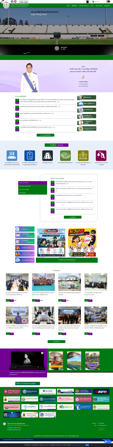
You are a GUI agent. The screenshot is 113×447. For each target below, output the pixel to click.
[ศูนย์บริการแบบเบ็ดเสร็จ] (86, 116)
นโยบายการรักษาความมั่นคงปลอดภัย (56, 436)
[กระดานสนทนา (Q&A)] (24, 260)
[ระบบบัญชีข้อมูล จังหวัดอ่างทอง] (86, 129)
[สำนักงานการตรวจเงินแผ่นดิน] (47, 399)
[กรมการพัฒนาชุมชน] (101, 399)
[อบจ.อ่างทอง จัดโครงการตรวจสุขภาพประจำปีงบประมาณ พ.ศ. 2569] (95, 282)
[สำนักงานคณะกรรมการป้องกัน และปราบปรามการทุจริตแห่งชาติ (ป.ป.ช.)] (12, 399)
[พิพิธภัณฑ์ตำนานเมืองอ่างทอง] (56, 361)
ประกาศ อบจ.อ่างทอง (23, 183)
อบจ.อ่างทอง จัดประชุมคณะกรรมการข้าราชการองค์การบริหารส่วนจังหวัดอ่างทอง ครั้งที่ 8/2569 (17, 294)
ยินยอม (87, 445)
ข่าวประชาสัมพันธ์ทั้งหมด (45, 135)
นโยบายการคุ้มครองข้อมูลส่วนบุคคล (72, 436)
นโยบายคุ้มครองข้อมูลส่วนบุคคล (78, 445)
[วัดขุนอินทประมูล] (56, 31)
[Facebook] (12, 1)
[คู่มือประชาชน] (86, 98)
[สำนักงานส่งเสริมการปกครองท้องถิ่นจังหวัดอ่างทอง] (12, 407)
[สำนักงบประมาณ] (29, 392)
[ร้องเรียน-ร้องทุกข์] (24, 248)
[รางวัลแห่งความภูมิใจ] (86, 123)
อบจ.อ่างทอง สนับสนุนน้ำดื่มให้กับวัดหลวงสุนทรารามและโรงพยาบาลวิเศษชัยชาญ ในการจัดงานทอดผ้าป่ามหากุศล (43, 327)
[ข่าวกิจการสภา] (86, 110)
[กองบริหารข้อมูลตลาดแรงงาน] (12, 392)
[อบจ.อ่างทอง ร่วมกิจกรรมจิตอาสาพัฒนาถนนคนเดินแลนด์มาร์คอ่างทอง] (69, 282)
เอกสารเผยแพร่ (22, 193)
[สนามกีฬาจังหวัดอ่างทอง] (74, 361)
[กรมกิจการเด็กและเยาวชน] (83, 399)
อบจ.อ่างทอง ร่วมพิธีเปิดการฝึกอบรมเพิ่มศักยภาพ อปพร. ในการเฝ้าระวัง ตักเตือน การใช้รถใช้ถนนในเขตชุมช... (95, 327)
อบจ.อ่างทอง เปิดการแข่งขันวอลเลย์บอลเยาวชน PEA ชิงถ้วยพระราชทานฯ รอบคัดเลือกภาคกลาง (43, 294)
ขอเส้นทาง (102, 429)
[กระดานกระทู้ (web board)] (24, 235)
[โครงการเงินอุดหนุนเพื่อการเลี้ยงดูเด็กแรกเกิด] (65, 399)
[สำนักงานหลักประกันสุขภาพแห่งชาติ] (47, 392)
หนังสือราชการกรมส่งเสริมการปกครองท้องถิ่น (25, 383)
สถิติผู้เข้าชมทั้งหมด (106, 440)
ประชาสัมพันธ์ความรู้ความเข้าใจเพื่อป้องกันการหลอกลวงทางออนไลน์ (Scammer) (36, 127)
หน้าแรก (68, 6)
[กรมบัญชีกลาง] (29, 407)
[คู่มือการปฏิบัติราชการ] (86, 104)
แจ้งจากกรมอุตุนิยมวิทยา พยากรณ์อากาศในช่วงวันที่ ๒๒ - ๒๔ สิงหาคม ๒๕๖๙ (35, 113)
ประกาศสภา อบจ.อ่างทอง (24, 186)
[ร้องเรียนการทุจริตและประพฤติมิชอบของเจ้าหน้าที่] (24, 254)
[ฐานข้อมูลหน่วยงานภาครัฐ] (101, 392)
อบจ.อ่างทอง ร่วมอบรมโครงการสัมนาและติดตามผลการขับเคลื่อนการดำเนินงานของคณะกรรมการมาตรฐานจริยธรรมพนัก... (69, 328)
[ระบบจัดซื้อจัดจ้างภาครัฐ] (47, 407)
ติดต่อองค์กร (107, 6)
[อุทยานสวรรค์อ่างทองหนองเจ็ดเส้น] (92, 361)
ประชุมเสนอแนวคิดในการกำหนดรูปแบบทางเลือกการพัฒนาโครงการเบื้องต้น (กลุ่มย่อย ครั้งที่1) (39, 107)
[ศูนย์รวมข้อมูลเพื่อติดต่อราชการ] (65, 407)
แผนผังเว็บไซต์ (37, 436)
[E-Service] (24, 229)
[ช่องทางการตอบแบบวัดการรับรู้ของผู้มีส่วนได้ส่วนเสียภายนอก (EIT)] (12, 415)
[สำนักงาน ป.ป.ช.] (29, 415)
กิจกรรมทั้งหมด (56, 342)
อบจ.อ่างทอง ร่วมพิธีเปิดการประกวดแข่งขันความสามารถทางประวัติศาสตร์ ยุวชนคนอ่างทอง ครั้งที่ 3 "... (17, 327)
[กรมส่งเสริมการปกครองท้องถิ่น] (29, 399)
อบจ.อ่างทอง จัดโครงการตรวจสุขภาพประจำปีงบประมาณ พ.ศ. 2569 (93, 294)
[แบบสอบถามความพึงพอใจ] (24, 241)
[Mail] (15, 1)
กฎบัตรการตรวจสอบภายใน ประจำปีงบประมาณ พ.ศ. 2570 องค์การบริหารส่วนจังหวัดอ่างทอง (73, 189)
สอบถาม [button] (109, 441)
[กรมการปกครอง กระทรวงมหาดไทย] (83, 392)
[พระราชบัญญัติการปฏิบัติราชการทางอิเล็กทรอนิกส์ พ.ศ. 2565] (83, 407)
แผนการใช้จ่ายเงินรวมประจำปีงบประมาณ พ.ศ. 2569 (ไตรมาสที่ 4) (68, 196)
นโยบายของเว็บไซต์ (44, 436)
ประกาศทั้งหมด (73, 217)
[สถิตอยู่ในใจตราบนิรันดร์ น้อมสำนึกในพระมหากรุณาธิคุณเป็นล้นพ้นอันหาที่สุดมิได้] (67, 244)
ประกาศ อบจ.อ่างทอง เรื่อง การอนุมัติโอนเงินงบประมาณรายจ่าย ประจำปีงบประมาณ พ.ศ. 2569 (74, 202)
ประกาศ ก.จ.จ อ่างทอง (24, 189)
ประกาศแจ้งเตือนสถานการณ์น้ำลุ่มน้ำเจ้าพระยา (29, 120)
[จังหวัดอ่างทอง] (101, 407)
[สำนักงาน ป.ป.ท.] (47, 415)
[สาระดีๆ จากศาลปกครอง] (65, 392)
